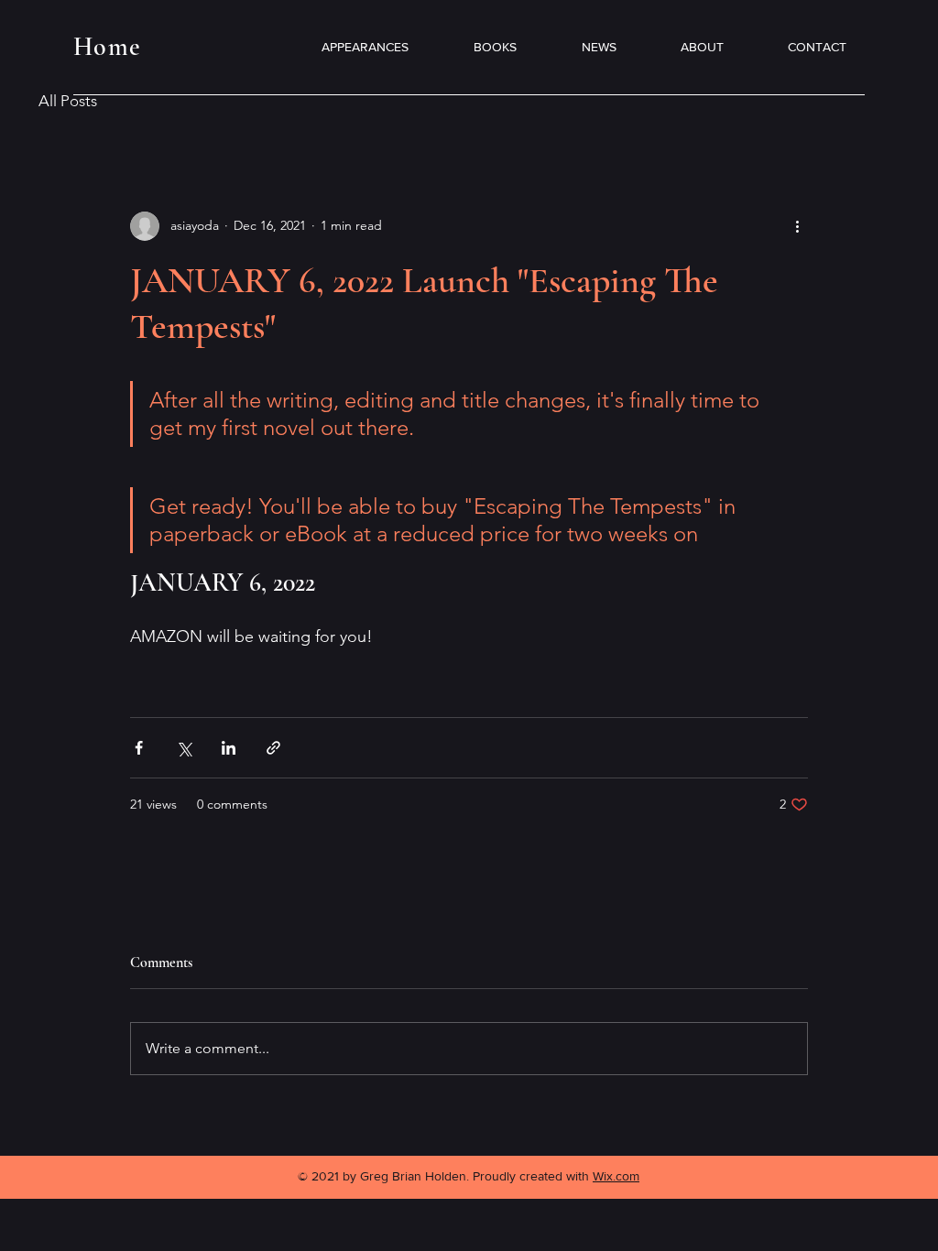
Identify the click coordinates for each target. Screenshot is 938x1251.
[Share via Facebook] (138, 747)
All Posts (67, 101)
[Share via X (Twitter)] (183, 747)
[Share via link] (273, 747)
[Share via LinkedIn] (228, 747)
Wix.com (616, 1176)
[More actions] (797, 226)
